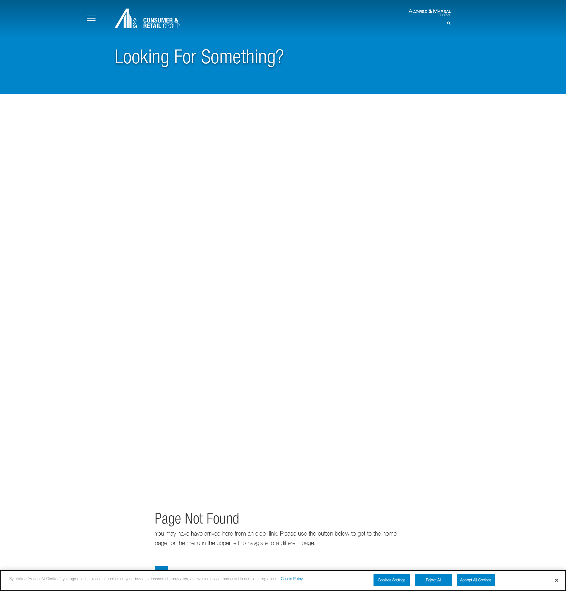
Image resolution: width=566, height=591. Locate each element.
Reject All (433, 580)
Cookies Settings (391, 580)
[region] (283, 580)
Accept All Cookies (475, 580)
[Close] (556, 580)
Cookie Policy (292, 579)
